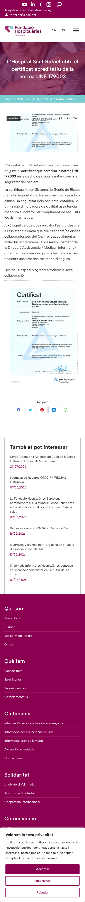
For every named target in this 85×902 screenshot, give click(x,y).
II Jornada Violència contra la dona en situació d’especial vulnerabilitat (42, 547)
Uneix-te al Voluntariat (20, 784)
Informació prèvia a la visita (23, 741)
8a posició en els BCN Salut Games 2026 (39, 528)
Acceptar (42, 869)
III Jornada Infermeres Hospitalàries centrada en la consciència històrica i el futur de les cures (41, 570)
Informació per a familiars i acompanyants (33, 723)
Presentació (12, 618)
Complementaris (16, 697)
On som (9, 644)
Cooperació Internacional (22, 802)
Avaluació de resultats (19, 749)
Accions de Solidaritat (19, 793)
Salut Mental (12, 679)
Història (9, 627)
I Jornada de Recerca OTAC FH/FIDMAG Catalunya (38, 480)
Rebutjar (42, 892)
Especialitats (13, 671)
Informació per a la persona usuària (28, 732)
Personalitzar (42, 881)
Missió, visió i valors (18, 636)
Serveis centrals (15, 688)
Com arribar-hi (14, 758)
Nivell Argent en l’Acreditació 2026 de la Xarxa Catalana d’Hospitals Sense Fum (42, 459)
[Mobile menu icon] (76, 30)
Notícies (13, 118)
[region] (42, 865)
